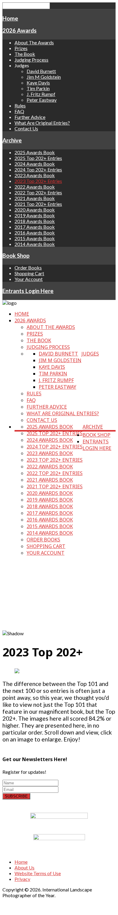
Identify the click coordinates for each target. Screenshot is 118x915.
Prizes (21, 48)
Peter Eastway (42, 100)
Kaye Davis (38, 82)
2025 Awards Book (35, 152)
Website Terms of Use (38, 873)
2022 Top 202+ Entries (38, 192)
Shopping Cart (29, 273)
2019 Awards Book (35, 215)
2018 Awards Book (35, 221)
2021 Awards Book (35, 198)
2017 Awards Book (35, 227)
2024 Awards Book (35, 164)
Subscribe (16, 796)
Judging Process (31, 59)
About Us (24, 867)
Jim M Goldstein (44, 77)
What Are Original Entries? (42, 123)
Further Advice (30, 117)
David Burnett (41, 71)
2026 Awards (19, 30)
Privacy (22, 879)
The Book (25, 54)
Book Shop (16, 255)
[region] (59, 596)
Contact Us (26, 128)
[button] (59, 623)
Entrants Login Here (28, 291)
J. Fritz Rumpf (41, 94)
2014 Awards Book (35, 244)
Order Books (28, 267)
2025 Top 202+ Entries (38, 158)
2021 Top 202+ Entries (38, 204)
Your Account (29, 279)
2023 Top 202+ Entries (38, 181)
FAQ (19, 111)
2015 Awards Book (35, 238)
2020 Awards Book (35, 209)
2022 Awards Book (35, 187)
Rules (20, 105)
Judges (90, 353)
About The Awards (34, 42)
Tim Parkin (38, 88)
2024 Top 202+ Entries (38, 169)
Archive (12, 140)
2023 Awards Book (35, 175)
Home (10, 18)
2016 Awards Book (35, 232)
